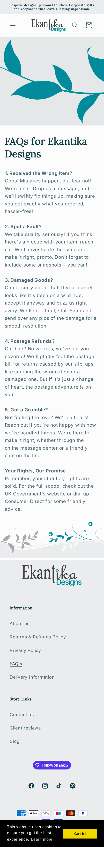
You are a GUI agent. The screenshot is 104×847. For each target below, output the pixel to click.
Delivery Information (32, 677)
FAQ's (16, 663)
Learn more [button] (41, 839)
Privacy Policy (25, 650)
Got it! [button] (80, 834)
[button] (12, 25)
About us (20, 623)
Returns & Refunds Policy (38, 636)
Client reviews (25, 727)
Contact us (22, 714)
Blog (15, 741)
